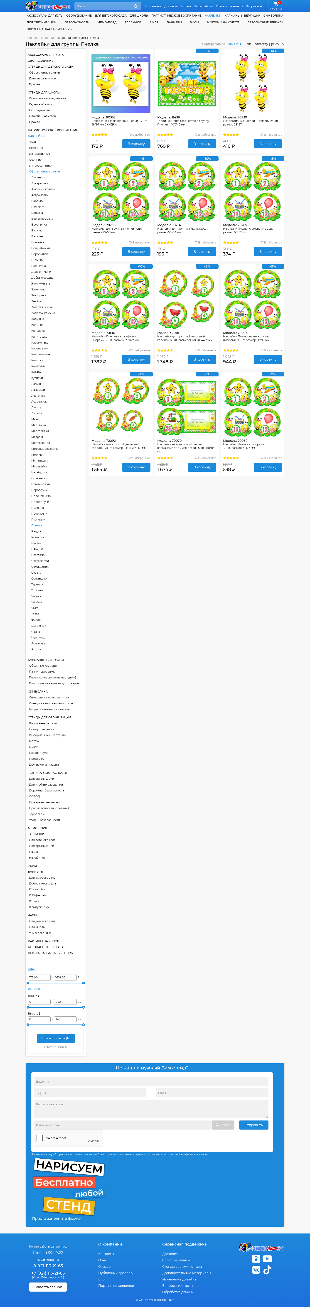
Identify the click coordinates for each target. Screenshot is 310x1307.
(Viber (36, 1277)
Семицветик (40, 566)
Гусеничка (38, 266)
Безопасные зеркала (265, 22)
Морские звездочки (45, 448)
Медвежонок (40, 443)
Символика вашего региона (49, 697)
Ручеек (36, 543)
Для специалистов (42, 78)
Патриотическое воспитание (177, 15)
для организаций (42, 22)
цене (248, 44)
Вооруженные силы (43, 723)
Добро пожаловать (43, 883)
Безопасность (77, 22)
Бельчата (37, 207)
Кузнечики (38, 378)
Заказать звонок (48, 1287)
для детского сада (111, 15)
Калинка (37, 325)
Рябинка (37, 549)
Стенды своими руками (182, 1267)
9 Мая (154, 22)
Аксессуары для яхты (45, 15)
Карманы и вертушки (242, 15)
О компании (110, 1244)
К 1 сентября (37, 889)
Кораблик (38, 366)
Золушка (37, 319)
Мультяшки (39, 460)
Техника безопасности (47, 772)
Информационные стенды (47, 735)
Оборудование (79, 15)
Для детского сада (42, 840)
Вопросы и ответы (177, 1286)
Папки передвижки (43, 671)
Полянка (37, 507)
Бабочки (37, 201)
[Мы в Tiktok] (267, 1269)
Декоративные (39, 153)
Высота (33, 1013)
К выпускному (39, 907)
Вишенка (37, 242)
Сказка (36, 572)
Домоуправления (41, 729)
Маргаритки (40, 431)
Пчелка (36, 525)
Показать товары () (55, 1038)
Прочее (34, 84)
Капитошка (39, 336)
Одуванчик (39, 478)
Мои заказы (153, 6)
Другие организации (44, 764)
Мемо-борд (107, 22)
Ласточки (38, 395)
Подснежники (41, 496)
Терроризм (36, 814)
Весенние (36, 148)
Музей (33, 747)
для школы (139, 15)
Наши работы (203, 6)
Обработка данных (177, 1292)
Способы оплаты (176, 1260)
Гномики (37, 260)
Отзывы (221, 6)
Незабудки (39, 472)
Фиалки (36, 620)
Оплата (185, 6)
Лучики (36, 413)
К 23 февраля (38, 895)
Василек (37, 236)
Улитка (36, 596)
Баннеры (174, 22)
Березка (37, 212)
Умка (34, 608)
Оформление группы (44, 72)
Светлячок (38, 555)
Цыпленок (38, 625)
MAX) (60, 1277)
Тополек (37, 590)
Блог (102, 1279)
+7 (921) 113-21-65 (48, 1273)
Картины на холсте (223, 22)
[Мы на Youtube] (267, 1258)
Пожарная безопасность (46, 802)
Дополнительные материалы (186, 1273)
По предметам (39, 110)
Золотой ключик (43, 313)
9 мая (33, 142)
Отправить (254, 1125)
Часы (194, 22)
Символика (273, 15)
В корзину (136, 144)
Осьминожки (40, 484)
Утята (35, 614)
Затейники (39, 289)
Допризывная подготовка (47, 98)
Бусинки (37, 230)
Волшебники (40, 248)
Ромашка (37, 537)
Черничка (38, 637)
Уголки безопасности (44, 820)
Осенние (35, 159)
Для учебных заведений (46, 784)
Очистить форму (55, 1047)
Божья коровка (42, 218)
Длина (33, 996)
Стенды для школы (44, 92)
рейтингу (277, 44)
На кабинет (37, 857)
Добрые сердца (42, 277)
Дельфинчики (41, 271)
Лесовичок (39, 401)
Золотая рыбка (42, 307)
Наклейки (212, 15)
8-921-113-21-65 (48, 1265)
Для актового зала (42, 877)
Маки (35, 419)
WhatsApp (48, 1277)
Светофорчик (40, 561)
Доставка (171, 6)
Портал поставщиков (116, 1286)
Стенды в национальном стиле (51, 703)
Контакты (236, 6)
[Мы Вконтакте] (256, 1269)
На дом (34, 851)
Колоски (37, 360)
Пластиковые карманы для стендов (54, 683)
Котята (36, 372)
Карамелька (39, 342)
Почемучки (39, 513)
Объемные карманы (43, 665)
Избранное (254, 6)
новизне (232, 44)
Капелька (38, 330)
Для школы (37, 927)
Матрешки (38, 437)
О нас (103, 1260)
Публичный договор (115, 1273)
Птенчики (38, 519)
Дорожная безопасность (46, 790)
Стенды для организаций (49, 717)
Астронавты (39, 195)
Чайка (35, 631)
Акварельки (39, 183)
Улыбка (36, 602)
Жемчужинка (40, 283)
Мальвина (38, 425)
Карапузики (39, 348)
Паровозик (39, 490)
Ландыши (38, 389)
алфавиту (261, 44)
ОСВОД (34, 796)
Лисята (36, 407)
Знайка (36, 301)
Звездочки (38, 295)
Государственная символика (49, 709)
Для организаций (41, 778)
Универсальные (40, 165)
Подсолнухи (40, 502)
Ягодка (36, 649)
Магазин (35, 741)
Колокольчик (40, 354)
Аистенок (38, 177)
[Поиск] (136, 6)
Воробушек (39, 254)
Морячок (37, 454)
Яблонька (38, 643)
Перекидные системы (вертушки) (52, 677)
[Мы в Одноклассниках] (256, 1258)
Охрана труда (38, 752)
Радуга (36, 531)
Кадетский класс (41, 104)
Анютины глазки (43, 189)
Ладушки (37, 384)
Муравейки (39, 466)
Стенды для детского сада (50, 66)
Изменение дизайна (179, 1279)
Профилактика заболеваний (49, 808)
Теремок (37, 584)
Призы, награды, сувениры (49, 29)
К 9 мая (34, 901)
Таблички (133, 22)
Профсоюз (36, 758)
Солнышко (39, 578)
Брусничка (39, 224)
